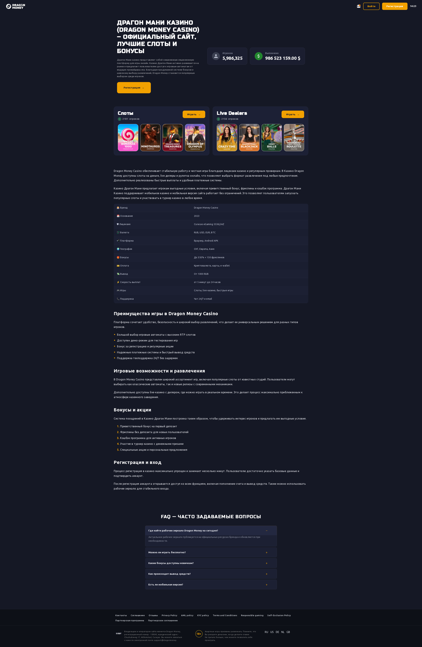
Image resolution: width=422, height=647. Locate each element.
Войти (371, 6)
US (272, 631)
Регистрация (394, 6)
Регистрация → (134, 87)
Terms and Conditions (225, 615)
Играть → (194, 114)
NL (283, 631)
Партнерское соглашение (163, 620)
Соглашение (138, 615)
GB (288, 631)
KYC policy (203, 615)
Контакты (121, 615)
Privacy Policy (169, 615)
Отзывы (153, 615)
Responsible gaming (252, 615)
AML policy (187, 615)
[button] (211, 530)
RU (266, 631)
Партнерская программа (129, 620)
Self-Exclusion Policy (279, 615)
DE (277, 631)
